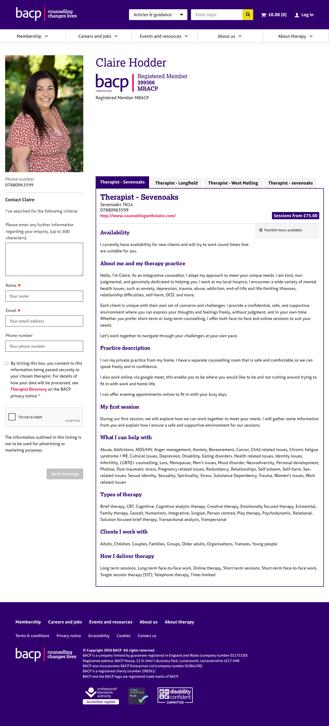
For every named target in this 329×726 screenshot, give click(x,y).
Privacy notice (69, 635)
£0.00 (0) (277, 14)
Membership (29, 36)
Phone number (19, 335)
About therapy (292, 36)
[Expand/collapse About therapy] (311, 36)
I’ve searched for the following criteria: (42, 211)
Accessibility (98, 635)
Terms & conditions (32, 635)
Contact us (147, 635)
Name (11, 285)
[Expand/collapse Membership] (46, 36)
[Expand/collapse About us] (240, 36)
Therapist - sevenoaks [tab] (290, 183)
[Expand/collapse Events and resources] (186, 36)
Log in (307, 14)
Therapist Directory (29, 389)
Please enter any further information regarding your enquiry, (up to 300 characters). (40, 231)
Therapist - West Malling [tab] (233, 183)
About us (226, 36)
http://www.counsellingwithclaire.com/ (138, 215)
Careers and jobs (94, 36)
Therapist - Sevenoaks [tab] (122, 182)
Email (11, 310)
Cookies (124, 635)
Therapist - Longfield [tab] (176, 183)
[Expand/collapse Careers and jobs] (116, 36)
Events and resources (160, 36)
